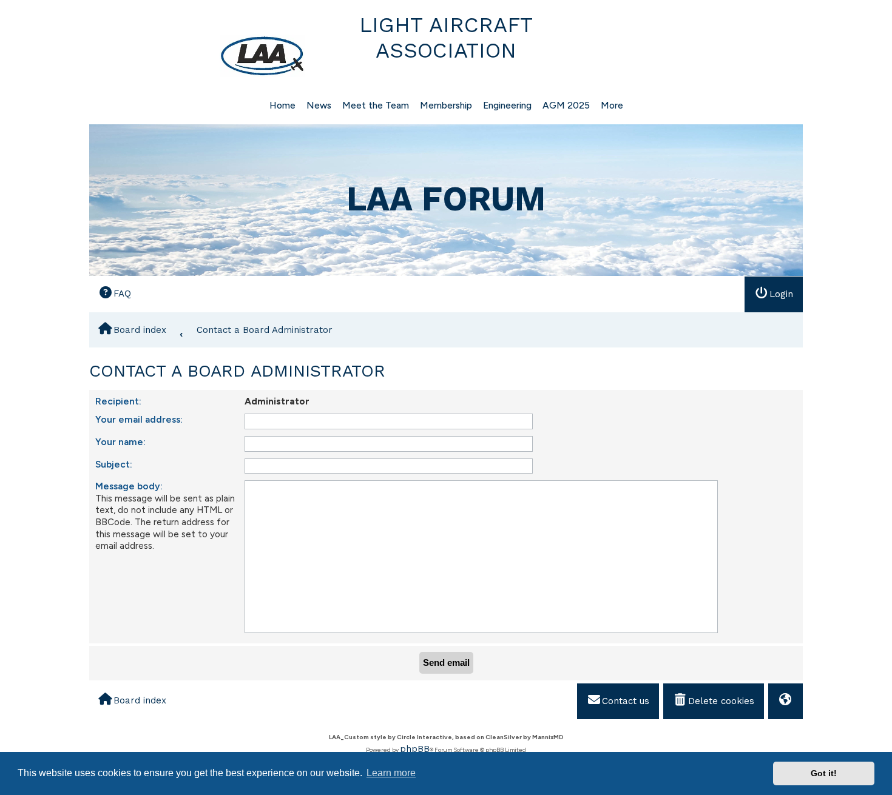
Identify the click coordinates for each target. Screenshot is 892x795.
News (318, 105)
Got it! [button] (824, 773)
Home (282, 105)
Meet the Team (375, 105)
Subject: (113, 464)
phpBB (415, 748)
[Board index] (198, 56)
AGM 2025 (566, 105)
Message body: (129, 486)
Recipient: (118, 401)
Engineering (507, 105)
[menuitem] (114, 294)
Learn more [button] (391, 773)
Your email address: (139, 419)
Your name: (120, 442)
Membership (446, 105)
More (612, 105)
